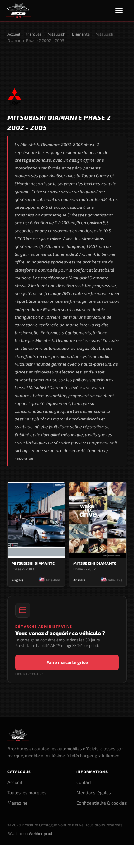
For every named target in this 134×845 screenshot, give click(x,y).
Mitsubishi (56, 33)
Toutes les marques (26, 792)
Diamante (81, 33)
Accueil (13, 33)
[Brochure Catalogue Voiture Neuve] (18, 10)
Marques (34, 33)
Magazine (17, 802)
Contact (84, 782)
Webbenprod (40, 833)
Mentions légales (93, 792)
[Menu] (121, 10)
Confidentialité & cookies (101, 802)
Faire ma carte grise (67, 662)
